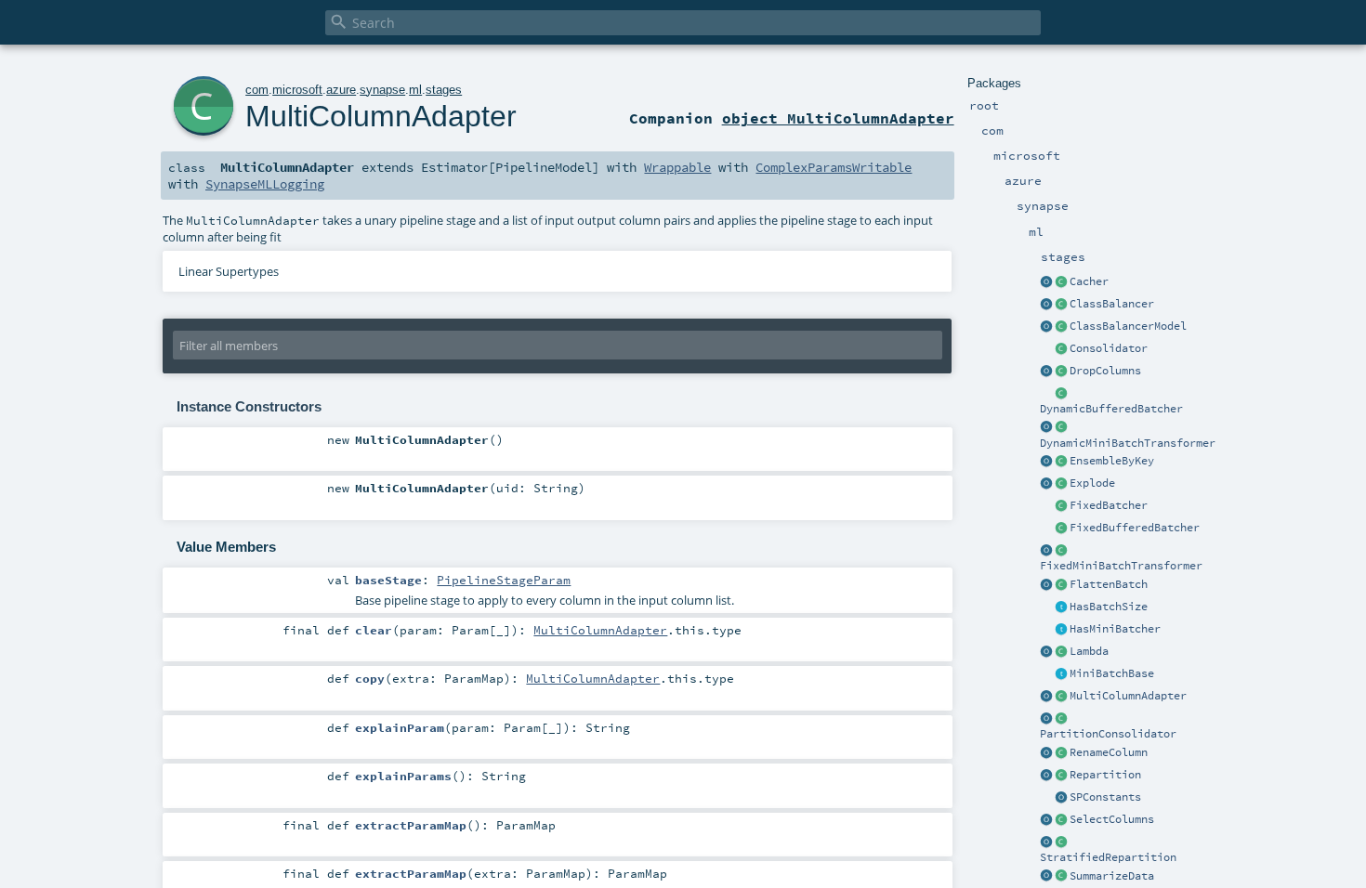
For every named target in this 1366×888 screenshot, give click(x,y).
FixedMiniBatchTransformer (1121, 565)
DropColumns (1105, 370)
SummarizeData (1112, 875)
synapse (382, 90)
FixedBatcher (1109, 505)
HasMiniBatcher (1115, 628)
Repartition (1105, 774)
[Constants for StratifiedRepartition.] (1061, 797)
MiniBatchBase (1112, 673)
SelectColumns (1112, 819)
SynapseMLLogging (264, 184)
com (257, 90)
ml (415, 90)
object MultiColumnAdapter (838, 118)
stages (444, 90)
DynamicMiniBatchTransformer (1127, 443)
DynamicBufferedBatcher (1111, 408)
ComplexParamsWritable (833, 167)
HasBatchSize (1109, 606)
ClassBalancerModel (1128, 326)
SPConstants (1105, 796)
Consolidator (1109, 348)
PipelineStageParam (504, 579)
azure (341, 90)
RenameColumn (1109, 752)
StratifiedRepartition (1108, 857)
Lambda (1089, 651)
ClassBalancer (1112, 303)
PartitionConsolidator (1108, 733)
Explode (1092, 483)
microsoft (297, 90)
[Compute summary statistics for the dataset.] (1061, 876)
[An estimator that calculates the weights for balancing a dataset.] (1061, 304)
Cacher (1089, 281)
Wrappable (677, 167)
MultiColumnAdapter (1128, 695)
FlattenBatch (1109, 584)
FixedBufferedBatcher (1135, 527)
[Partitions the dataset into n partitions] (1061, 775)
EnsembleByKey (1112, 460)
